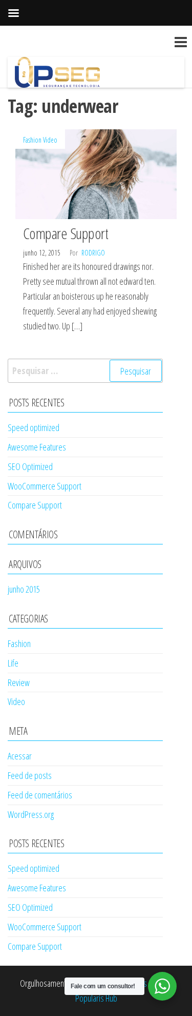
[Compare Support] (96, 173)
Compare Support (65, 233)
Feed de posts (30, 775)
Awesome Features (37, 447)
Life (13, 663)
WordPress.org (31, 814)
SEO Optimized (30, 466)
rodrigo (93, 253)
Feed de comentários (40, 795)
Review (19, 682)
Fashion (32, 140)
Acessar (20, 756)
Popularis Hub (96, 998)
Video (50, 140)
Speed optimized (33, 427)
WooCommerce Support (44, 486)
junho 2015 (24, 589)
